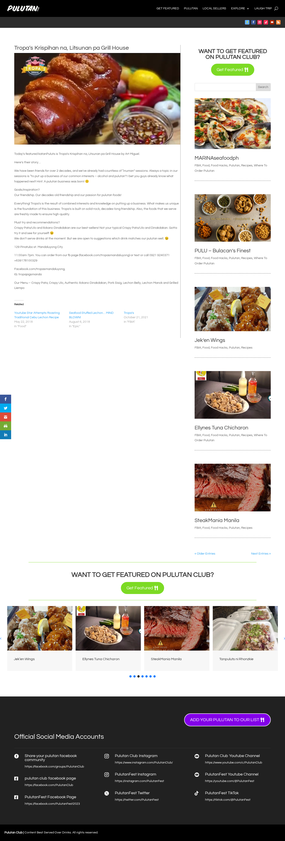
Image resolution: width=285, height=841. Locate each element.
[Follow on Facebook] (247, 22)
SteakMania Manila (217, 520)
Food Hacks (219, 165)
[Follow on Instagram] (259, 22)
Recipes (246, 165)
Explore (238, 8)
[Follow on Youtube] (272, 22)
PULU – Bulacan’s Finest (223, 250)
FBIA (198, 165)
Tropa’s (129, 312)
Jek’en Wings (210, 340)
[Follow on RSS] (278, 22)
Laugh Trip (263, 8)
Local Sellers (214, 8)
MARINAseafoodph (217, 158)
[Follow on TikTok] (266, 22)
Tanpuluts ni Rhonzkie (236, 659)
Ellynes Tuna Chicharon (221, 428)
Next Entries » (261, 553)
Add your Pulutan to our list (224, 720)
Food (206, 165)
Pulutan (191, 8)
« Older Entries (205, 553)
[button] (130, 676)
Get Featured (168, 8)
